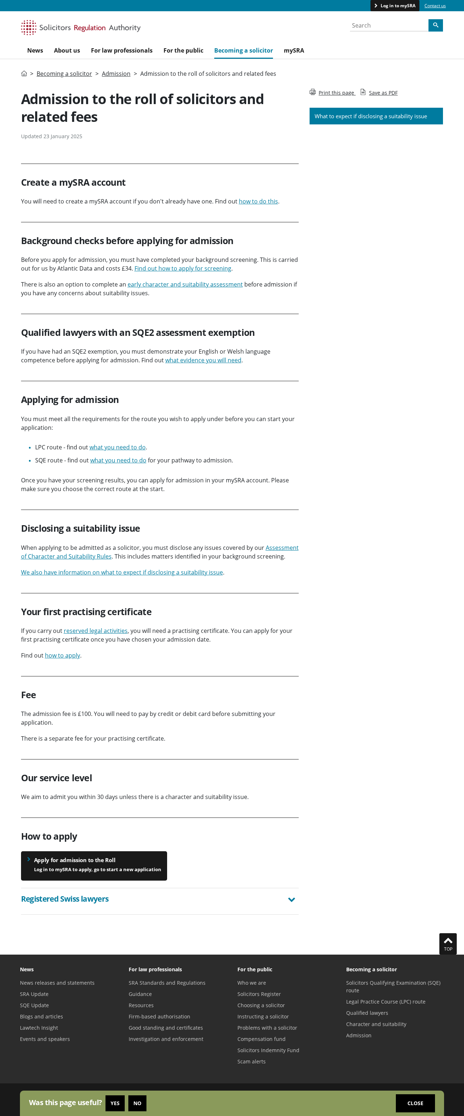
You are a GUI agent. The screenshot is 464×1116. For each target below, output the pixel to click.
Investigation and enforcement (166, 1038)
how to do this (258, 201)
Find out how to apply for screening (182, 268)
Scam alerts (251, 1061)
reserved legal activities (96, 631)
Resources (141, 1005)
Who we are (251, 982)
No (137, 1103)
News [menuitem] (35, 50)
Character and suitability (376, 1024)
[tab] (160, 901)
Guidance (140, 994)
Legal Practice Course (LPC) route (386, 1001)
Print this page (337, 92)
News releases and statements (57, 982)
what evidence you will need (203, 360)
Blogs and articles (41, 1016)
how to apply (62, 655)
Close (415, 1103)
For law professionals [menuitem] (122, 50)
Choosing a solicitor (261, 1005)
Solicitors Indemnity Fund (268, 1050)
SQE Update (34, 1005)
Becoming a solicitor (64, 74)
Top (448, 949)
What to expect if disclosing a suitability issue (371, 116)
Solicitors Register (259, 994)
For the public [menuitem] (183, 50)
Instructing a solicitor (263, 1016)
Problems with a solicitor (267, 1027)
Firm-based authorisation (159, 1016)
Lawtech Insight (39, 1027)
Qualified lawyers (367, 1012)
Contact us (435, 6)
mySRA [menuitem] (294, 50)
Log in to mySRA (397, 6)
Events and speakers (45, 1038)
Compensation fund (261, 1038)
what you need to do (118, 447)
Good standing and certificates (166, 1027)
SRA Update (34, 994)
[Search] (435, 25)
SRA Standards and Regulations (167, 982)
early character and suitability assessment (185, 284)
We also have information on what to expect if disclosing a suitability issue (122, 572)
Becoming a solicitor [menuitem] (243, 50)
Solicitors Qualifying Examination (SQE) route (393, 986)
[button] (160, 899)
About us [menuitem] (67, 50)
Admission (116, 74)
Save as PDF (383, 92)
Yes (115, 1103)
